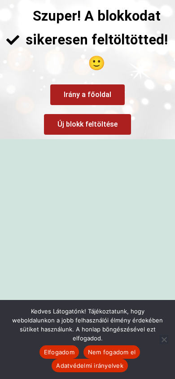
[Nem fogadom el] (163, 339)
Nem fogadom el (112, 352)
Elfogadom (59, 352)
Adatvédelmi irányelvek (89, 365)
